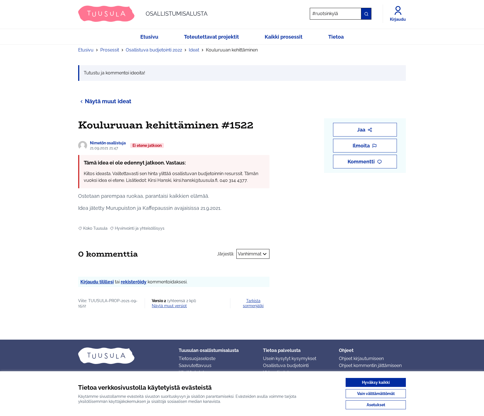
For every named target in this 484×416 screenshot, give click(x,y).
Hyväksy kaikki (376, 382)
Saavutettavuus (195, 365)
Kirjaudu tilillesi (97, 282)
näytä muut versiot (169, 306)
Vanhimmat (249, 254)
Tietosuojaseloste (197, 358)
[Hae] (366, 13)
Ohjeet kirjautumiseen (361, 358)
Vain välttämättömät (376, 393)
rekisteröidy (133, 282)
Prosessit (109, 50)
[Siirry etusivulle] (124, 355)
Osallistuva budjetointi (286, 365)
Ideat (194, 50)
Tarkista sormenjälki (253, 303)
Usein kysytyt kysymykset (289, 358)
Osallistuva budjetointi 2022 (154, 50)
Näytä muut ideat (108, 101)
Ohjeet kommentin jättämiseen (370, 365)
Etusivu (86, 50)
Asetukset (376, 405)
